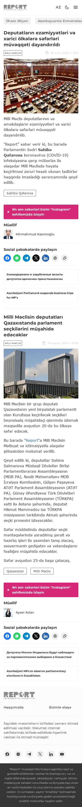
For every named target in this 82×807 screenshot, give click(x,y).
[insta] (18, 754)
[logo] (15, 7)
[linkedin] (45, 258)
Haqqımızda (13, 707)
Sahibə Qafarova (20, 193)
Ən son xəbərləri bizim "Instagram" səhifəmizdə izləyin (41, 211)
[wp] (16, 258)
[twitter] (36, 258)
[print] (55, 258)
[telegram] (26, 258)
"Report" (32, 440)
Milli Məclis (13, 53)
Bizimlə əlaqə (60, 707)
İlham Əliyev (17, 21)
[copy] (64, 258)
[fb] (7, 258)
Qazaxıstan (15, 571)
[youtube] (62, 754)
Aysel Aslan (25, 612)
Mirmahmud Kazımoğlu (35, 234)
